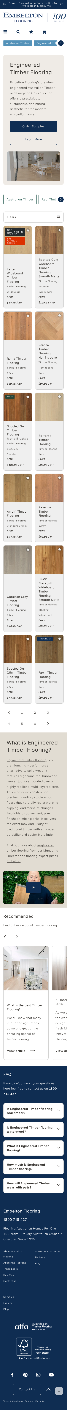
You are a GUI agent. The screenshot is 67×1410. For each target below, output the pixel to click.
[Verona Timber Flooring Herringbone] (49, 326)
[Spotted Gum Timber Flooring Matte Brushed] (18, 407)
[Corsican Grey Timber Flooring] (18, 560)
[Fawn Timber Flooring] (49, 649)
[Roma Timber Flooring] (18, 326)
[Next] (61, 43)
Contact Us (27, 1389)
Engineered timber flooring (27, 760)
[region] (33, 4)
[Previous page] (9, 712)
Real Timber (51, 199)
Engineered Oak (46, 43)
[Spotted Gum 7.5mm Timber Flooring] (18, 649)
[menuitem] (17, 1254)
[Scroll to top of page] (48, 1389)
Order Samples (33, 126)
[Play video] (33, 887)
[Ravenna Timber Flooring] (49, 488)
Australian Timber (17, 43)
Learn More (33, 139)
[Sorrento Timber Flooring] (49, 407)
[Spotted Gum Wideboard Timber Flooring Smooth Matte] (49, 240)
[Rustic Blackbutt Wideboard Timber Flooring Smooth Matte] (49, 560)
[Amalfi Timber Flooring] (18, 488)
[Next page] (48, 723)
